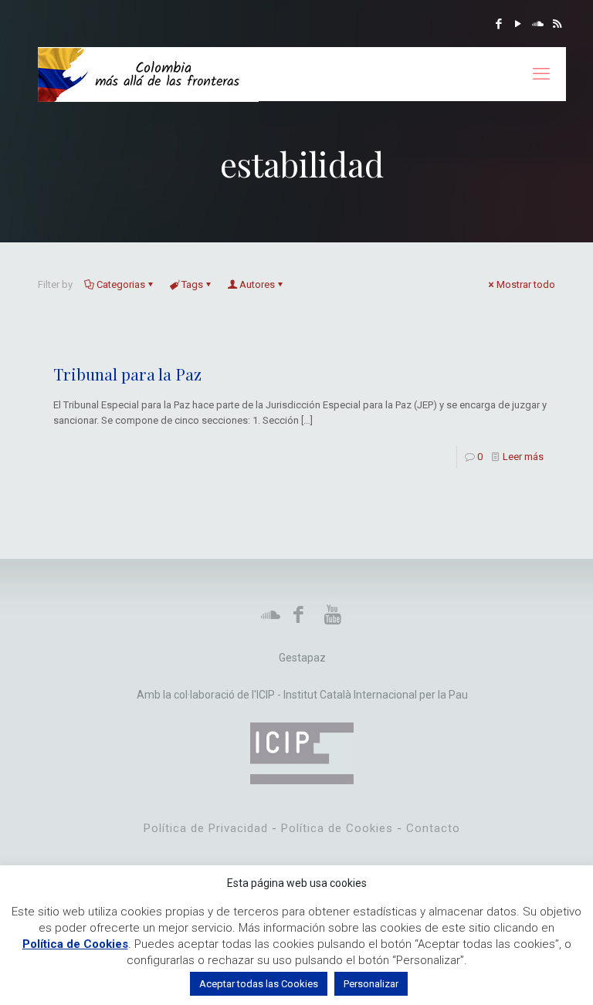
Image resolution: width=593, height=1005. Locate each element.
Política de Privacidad (206, 828)
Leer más (523, 456)
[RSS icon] (557, 24)
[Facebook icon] (499, 24)
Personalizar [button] (371, 984)
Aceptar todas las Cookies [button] (258, 984)
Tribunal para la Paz (127, 373)
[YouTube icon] (518, 24)
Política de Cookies (337, 828)
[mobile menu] (541, 74)
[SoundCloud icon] (538, 24)
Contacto (433, 828)
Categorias (121, 284)
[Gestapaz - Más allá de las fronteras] (148, 74)
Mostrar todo (525, 284)
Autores (257, 284)
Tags (192, 284)
